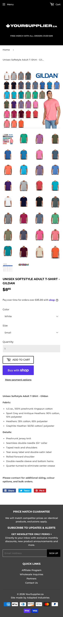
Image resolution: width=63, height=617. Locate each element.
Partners (31, 578)
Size (5, 325)
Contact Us (31, 582)
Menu (10, 4)
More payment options (18, 379)
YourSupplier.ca (35, 594)
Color (6, 309)
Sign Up (53, 553)
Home (6, 49)
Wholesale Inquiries (31, 574)
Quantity (8, 341)
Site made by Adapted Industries (30, 597)
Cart (57, 4)
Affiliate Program (31, 570)
